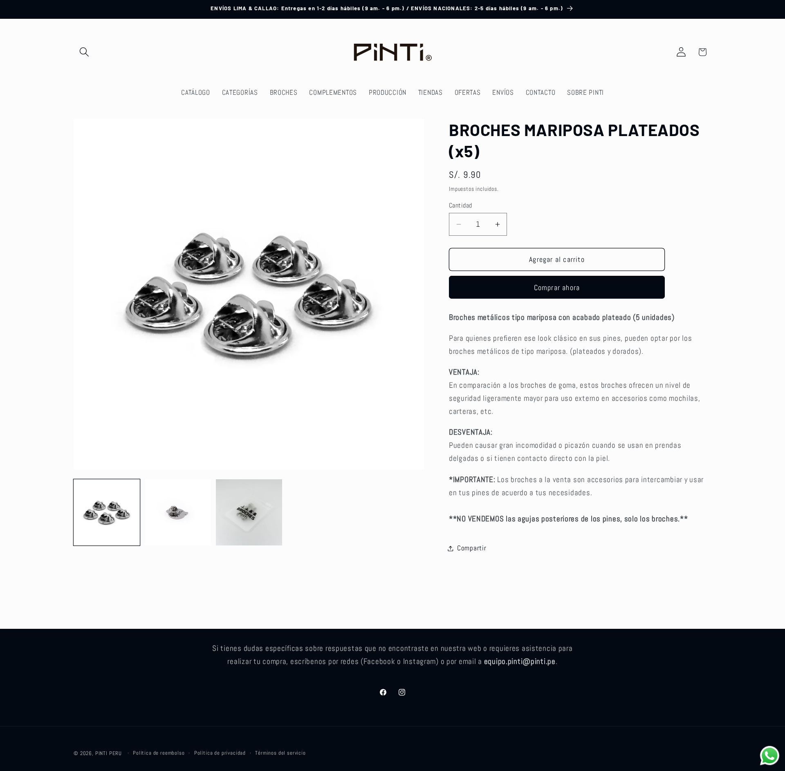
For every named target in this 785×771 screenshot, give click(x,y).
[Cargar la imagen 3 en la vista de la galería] (249, 512)
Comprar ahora (557, 287)
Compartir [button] (471, 548)
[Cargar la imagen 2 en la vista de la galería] (178, 512)
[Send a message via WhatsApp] (769, 755)
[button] (84, 52)
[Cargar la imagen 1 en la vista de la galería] (107, 512)
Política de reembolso (159, 752)
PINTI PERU (108, 753)
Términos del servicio (280, 752)
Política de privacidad (220, 752)
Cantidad (460, 205)
